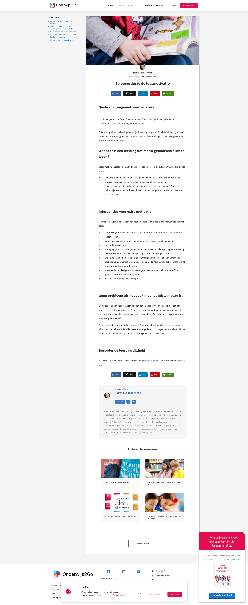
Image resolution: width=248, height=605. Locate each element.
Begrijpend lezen (149, 76)
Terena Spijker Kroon (142, 72)
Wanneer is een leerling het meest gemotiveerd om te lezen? (63, 27)
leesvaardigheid (150, 360)
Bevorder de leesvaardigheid (61, 40)
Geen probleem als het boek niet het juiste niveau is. (63, 36)
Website (119, 402)
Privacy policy (119, 595)
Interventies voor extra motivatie (63, 32)
